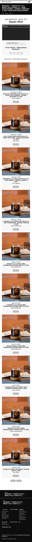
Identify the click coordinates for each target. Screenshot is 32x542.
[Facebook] (2, 531)
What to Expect (5, 516)
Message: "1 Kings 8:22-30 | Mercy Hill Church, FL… (14, 494)
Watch (15, 101)
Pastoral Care (13, 522)
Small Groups (22, 518)
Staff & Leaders (14, 509)
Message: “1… (11, 13)
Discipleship (21, 513)
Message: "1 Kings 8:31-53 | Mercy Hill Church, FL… (13, 503)
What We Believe (5, 517)
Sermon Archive (5, 524)
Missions (20, 515)
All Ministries (21, 510)
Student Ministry (22, 519)
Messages (6, 13)
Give (19, 522)
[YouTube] (6, 531)
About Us (4, 513)
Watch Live (4, 522)
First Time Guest (5, 511)
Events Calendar (22, 514)
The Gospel (4, 512)
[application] (16, 32)
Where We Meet (5, 514)
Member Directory (6, 527)
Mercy (6, 1)
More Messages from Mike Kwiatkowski (16, 44)
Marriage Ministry (22, 516)
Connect (21, 509)
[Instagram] (4, 531)
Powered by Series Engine (16, 485)
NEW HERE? (5, 509)
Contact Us (4, 518)
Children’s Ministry (23, 512)
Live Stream (4, 523)
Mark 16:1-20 (22, 43)
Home (3, 13)
